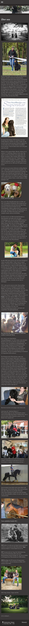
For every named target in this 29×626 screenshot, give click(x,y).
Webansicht (24, 622)
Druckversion (7, 622)
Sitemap (12, 622)
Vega (24, 547)
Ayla (8, 225)
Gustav (3, 296)
